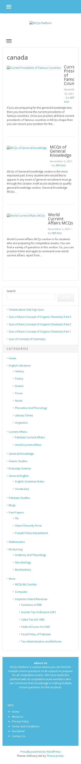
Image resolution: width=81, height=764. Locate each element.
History (19, 371)
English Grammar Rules (29, 481)
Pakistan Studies (19, 498)
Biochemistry (23, 569)
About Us (17, 716)
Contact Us (18, 736)
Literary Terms (24, 415)
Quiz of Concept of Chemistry (27, 339)
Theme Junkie (55, 756)
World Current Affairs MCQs (60, 219)
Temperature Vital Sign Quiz (26, 309)
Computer (21, 592)
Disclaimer (18, 731)
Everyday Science (20, 468)
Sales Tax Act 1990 (32, 619)
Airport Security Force (28, 525)
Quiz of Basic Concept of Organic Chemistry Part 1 (40, 331)
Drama (19, 386)
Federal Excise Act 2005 (35, 627)
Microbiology (23, 562)
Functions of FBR (31, 605)
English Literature (20, 365)
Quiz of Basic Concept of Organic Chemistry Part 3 (40, 317)
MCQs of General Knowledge (60, 151)
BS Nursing (15, 549)
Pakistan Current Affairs (30, 437)
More (12, 579)
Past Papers (16, 512)
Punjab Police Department (31, 533)
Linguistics (21, 422)
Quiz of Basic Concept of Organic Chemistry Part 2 (40, 324)
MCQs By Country (26, 584)
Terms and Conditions (25, 726)
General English (19, 476)
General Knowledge (21, 454)
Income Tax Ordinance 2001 (38, 612)
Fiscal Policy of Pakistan (36, 634)
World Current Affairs (28, 445)
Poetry (19, 378)
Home (12, 358)
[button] (5, 6)
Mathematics (17, 542)
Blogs (12, 505)
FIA (16, 518)
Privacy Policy (20, 721)
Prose (18, 393)
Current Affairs (18, 432)
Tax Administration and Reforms (41, 641)
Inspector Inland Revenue (31, 599)
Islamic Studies (18, 461)
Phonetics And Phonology (31, 408)
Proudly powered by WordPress (40, 751)
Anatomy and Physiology (30, 555)
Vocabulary (22, 489)
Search (11, 291)
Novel (18, 400)
